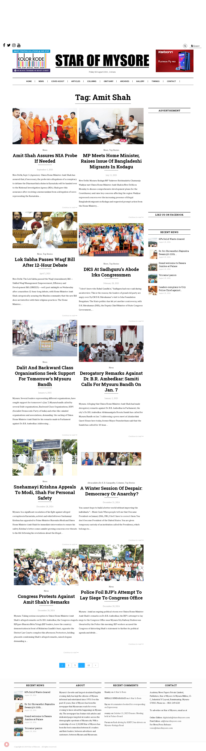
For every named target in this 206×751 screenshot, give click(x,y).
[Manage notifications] (6, 744)
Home (29, 81)
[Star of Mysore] (95, 64)
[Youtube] (19, 46)
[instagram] (14, 46)
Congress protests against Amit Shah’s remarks (46, 599)
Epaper (196, 46)
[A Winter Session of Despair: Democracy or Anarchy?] (111, 476)
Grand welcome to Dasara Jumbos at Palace (172, 265)
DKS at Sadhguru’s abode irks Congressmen (111, 272)
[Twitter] (9, 46)
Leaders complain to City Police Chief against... (172, 289)
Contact (171, 81)
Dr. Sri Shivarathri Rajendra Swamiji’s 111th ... (174, 253)
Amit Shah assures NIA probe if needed (45, 158)
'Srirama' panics (167, 275)
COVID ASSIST (57, 81)
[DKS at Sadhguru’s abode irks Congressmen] (111, 257)
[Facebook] (4, 46)
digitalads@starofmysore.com (176, 717)
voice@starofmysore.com (161, 728)
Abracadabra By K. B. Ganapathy (101, 482)
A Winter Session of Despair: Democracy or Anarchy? (111, 491)
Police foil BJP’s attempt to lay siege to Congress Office (111, 594)
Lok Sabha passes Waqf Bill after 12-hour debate (45, 262)
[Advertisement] (90, 21)
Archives (124, 81)
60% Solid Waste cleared (172, 239)
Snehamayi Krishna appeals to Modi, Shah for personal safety (45, 492)
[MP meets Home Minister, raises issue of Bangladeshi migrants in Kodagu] (111, 143)
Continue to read (68, 207)
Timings (156, 81)
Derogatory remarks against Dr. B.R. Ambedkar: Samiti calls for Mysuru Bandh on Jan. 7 (111, 381)
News (41, 81)
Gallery (140, 81)
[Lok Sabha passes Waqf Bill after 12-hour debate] (45, 247)
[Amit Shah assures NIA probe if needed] (45, 143)
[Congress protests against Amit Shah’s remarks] (46, 584)
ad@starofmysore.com (171, 721)
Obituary (108, 81)
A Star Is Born (120, 692)
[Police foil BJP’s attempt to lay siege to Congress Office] (111, 580)
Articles (75, 81)
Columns (91, 81)
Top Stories (114, 150)
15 (89, 665)
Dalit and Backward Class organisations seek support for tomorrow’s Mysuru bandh (45, 376)
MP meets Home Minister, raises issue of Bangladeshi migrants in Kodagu (111, 160)
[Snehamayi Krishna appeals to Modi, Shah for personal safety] (45, 474)
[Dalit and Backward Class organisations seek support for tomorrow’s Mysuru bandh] (45, 355)
